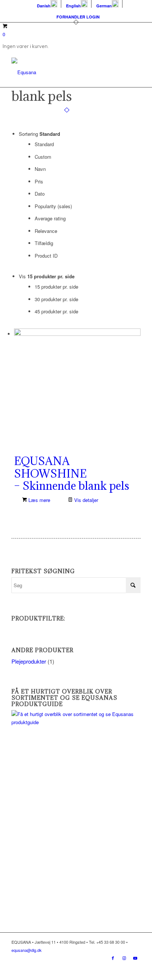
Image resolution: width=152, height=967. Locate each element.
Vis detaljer (85, 499)
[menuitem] (47, 4)
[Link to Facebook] (112, 957)
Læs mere (38, 499)
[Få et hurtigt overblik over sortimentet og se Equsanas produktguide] (76, 722)
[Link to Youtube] (135, 957)
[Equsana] (63, 72)
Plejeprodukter (28, 661)
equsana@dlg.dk (26, 950)
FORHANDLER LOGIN (78, 17)
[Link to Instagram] (123, 957)
